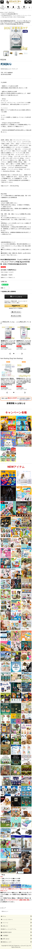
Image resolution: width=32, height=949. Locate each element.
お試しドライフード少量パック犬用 (11, 878)
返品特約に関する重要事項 (9, 291)
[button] (2, 2)
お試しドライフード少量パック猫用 (11, 880)
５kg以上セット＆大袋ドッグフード (11, 883)
